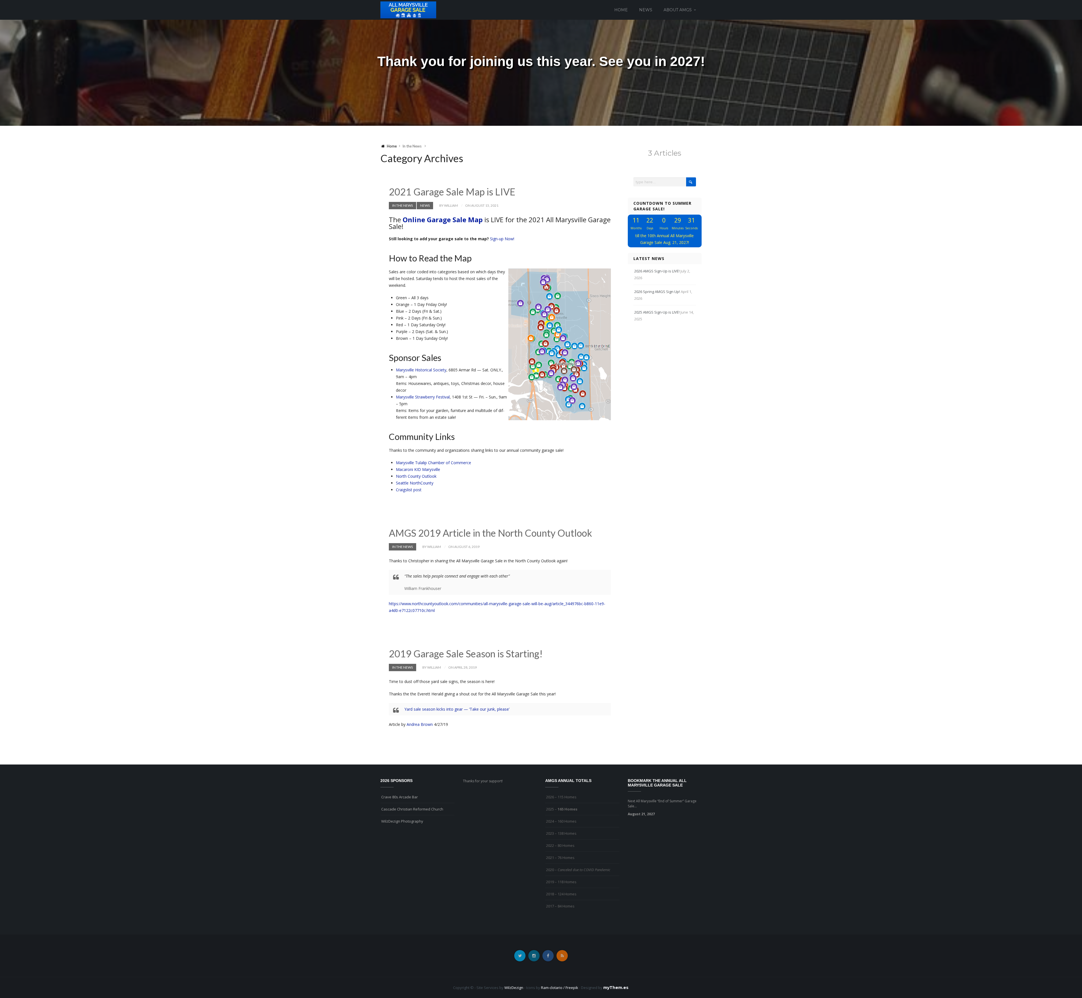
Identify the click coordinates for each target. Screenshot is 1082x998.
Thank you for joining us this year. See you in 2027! (541, 61)
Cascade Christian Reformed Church (412, 809)
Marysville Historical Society (421, 370)
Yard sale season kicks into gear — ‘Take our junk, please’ (456, 709)
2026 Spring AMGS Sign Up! (657, 291)
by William (448, 205)
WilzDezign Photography (402, 821)
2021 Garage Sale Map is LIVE (452, 191)
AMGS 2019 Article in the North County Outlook (490, 533)
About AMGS (678, 9)
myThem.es (615, 987)
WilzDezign (513, 987)
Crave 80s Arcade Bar (399, 796)
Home (621, 9)
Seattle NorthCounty (414, 483)
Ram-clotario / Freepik (559, 987)
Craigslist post (409, 489)
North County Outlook (416, 476)
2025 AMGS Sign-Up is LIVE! (657, 312)
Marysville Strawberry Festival (423, 397)
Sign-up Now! (502, 238)
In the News (402, 205)
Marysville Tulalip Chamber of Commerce (433, 462)
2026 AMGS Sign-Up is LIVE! (657, 271)
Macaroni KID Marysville (418, 469)
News (645, 9)
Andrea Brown (420, 724)
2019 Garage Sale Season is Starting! (466, 653)
